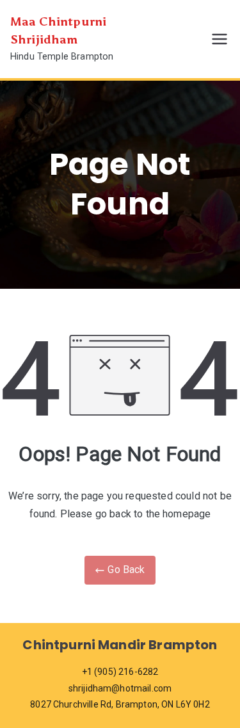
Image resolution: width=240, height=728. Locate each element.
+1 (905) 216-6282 (120, 672)
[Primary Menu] (219, 39)
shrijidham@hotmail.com (120, 688)
